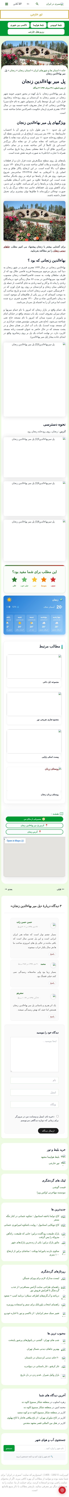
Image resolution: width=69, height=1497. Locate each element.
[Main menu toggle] (6, 4)
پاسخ (52, 954)
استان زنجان (24, 70)
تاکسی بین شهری (18, 25)
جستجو (9, 1448)
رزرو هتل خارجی (36, 31)
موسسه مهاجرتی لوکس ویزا (51, 1192)
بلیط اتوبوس (56, 25)
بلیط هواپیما (38, 25)
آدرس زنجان (32, 832)
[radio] (53, 582)
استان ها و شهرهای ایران (46, 70)
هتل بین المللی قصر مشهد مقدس (40, 1423)
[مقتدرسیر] (34, 14)
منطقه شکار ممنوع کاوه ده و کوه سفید (37, 1412)
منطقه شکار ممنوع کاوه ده (35, 1402)
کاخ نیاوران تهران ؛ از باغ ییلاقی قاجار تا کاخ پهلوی (32, 1417)
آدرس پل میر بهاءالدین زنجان (32, 825)
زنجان (13, 70)
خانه (63, 70)
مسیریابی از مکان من (32, 819)
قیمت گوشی (58, 1187)
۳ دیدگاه (36, 88)
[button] (36, 4)
